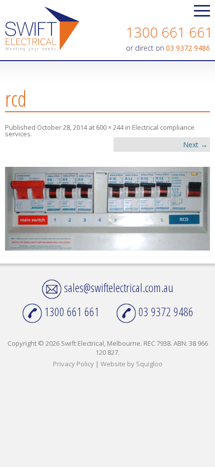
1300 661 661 (169, 32)
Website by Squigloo (131, 363)
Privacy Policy (73, 363)
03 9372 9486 (188, 48)
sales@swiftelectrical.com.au (118, 287)
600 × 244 (110, 127)
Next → (195, 144)
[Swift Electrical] (42, 29)
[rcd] (107, 209)
